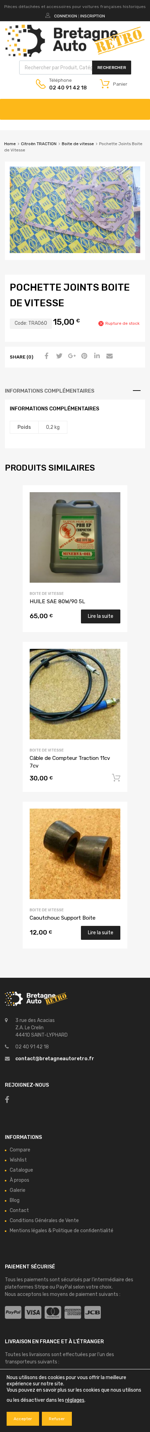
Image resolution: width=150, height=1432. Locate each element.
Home (10, 143)
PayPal (64, 1287)
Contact (19, 1210)
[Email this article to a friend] (108, 356)
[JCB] (92, 1313)
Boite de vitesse (78, 143)
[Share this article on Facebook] (45, 356)
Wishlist (18, 1160)
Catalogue (21, 1170)
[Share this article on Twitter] (58, 356)
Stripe (41, 1287)
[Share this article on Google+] (70, 356)
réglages (74, 1400)
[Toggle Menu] (141, 106)
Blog (15, 1200)
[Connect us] (7, 1099)
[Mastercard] (53, 1313)
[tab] (75, 391)
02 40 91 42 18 (66, 88)
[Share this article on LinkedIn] (95, 356)
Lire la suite (100, 616)
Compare (20, 1150)
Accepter (23, 1418)
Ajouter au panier (116, 777)
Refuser (57, 1418)
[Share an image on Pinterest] (83, 356)
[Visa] (33, 1313)
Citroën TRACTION (39, 143)
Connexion (65, 16)
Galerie (17, 1190)
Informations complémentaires (50, 391)
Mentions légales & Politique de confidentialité (61, 1231)
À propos (19, 1180)
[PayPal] (13, 1313)
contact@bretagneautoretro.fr (54, 1059)
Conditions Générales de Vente (44, 1221)
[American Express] (73, 1313)
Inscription (92, 16)
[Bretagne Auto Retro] (75, 55)
